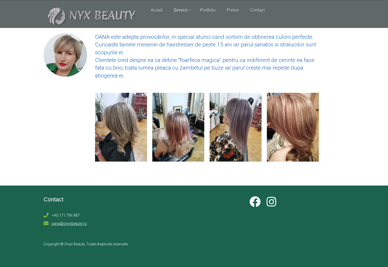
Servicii (181, 10)
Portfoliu (208, 10)
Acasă (157, 10)
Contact (257, 10)
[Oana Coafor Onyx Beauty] (121, 127)
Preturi (233, 10)
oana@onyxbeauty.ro (69, 223)
